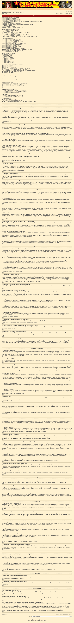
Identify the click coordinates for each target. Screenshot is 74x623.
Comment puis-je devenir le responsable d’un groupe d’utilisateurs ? (15, 69)
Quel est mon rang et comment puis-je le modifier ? (12, 35)
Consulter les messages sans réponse (8, 12)
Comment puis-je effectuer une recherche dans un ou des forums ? (15, 83)
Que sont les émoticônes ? (7, 56)
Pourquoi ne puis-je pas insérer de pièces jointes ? (12, 46)
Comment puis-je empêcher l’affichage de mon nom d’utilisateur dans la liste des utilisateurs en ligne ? (22, 21)
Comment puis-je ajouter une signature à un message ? (13, 41)
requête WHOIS (35, 605)
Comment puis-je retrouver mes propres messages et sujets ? (14, 87)
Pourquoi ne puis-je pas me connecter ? (10, 18)
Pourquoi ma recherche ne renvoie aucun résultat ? (12, 84)
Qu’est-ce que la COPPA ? (7, 25)
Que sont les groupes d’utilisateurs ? (9, 67)
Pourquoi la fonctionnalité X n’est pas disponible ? (12, 100)
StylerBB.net (40, 619)
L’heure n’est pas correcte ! (7, 31)
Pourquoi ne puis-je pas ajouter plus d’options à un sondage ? (14, 43)
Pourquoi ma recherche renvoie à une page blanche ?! (13, 85)
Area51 (10, 599)
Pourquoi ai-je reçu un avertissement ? (9, 47)
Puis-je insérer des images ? (7, 57)
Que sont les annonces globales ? (8, 58)
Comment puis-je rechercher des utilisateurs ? (11, 86)
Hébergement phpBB (42, 620)
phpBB (33, 618)
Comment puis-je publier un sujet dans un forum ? (12, 39)
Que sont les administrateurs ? (8, 65)
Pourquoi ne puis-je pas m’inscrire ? (9, 26)
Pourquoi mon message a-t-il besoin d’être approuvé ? (12, 50)
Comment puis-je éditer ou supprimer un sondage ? (12, 44)
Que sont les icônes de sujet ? (8, 62)
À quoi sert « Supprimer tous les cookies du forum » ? (12, 27)
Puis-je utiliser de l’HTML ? (7, 55)
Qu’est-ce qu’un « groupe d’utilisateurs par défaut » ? (12, 71)
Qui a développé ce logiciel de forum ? (9, 99)
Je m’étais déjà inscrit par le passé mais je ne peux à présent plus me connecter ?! (18, 24)
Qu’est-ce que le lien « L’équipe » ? (9, 72)
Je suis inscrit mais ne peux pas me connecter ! (11, 23)
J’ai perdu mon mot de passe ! (8, 22)
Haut (3, 122)
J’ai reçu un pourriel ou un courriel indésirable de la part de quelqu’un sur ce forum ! (18, 77)
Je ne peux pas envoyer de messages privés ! (11, 75)
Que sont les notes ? (6, 60)
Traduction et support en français (33, 620)
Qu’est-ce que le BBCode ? (7, 54)
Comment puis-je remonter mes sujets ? (10, 51)
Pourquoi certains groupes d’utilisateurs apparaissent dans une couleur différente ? (18, 70)
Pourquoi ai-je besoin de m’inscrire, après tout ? (11, 19)
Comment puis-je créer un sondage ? (9, 42)
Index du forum (4, 13)
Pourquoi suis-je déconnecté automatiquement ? (11, 20)
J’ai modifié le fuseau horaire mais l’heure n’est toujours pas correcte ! (15, 32)
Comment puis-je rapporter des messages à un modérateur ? (14, 48)
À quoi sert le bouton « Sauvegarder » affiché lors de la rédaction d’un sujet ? (17, 49)
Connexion (69, 9)
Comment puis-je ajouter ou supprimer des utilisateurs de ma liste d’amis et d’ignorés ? (19, 80)
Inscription (64, 9)
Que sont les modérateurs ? (7, 66)
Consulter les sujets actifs (19, 12)
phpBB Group (36, 591)
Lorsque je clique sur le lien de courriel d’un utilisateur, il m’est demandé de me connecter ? (20, 36)
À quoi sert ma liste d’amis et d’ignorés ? (10, 79)
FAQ (3, 9)
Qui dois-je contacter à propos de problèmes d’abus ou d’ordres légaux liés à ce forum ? (19, 101)
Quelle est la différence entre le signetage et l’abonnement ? (14, 90)
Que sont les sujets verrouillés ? (8, 61)
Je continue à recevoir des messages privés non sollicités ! (13, 76)
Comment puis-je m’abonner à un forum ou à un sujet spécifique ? (15, 91)
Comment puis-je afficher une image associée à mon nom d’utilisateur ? (16, 34)
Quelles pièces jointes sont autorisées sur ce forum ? (12, 95)
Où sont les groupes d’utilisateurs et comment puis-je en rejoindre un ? (16, 68)
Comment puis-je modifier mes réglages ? (10, 30)
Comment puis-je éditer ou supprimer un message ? (12, 40)
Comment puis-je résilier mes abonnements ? (11, 92)
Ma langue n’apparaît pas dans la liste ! (9, 33)
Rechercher (7, 9)
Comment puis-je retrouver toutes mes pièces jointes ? (12, 96)
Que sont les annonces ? (7, 59)
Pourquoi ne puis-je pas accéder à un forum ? (11, 45)
